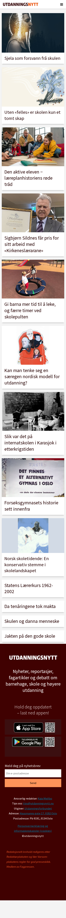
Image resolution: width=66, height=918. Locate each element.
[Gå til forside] (20, 4)
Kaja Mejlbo (45, 798)
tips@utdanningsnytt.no (38, 803)
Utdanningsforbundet (38, 808)
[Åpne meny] (61, 4)
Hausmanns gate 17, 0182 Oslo (38, 813)
